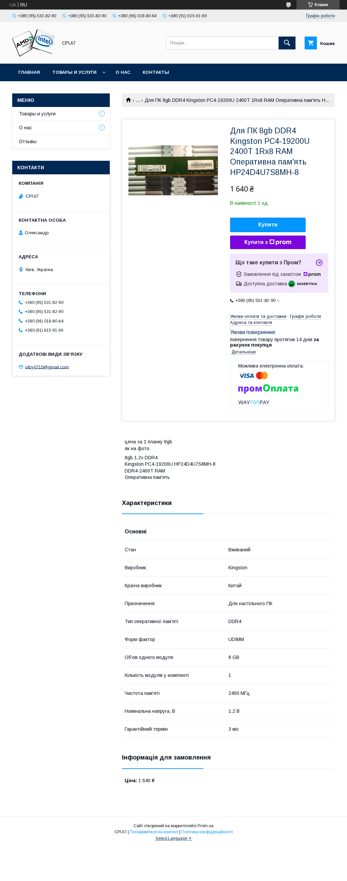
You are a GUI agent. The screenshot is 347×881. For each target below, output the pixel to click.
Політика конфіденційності (207, 832)
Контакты (156, 72)
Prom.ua (205, 825)
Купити (268, 224)
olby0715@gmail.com (47, 366)
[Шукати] (287, 43)
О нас (123, 72)
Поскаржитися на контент (154, 832)
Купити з (256, 242)
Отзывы (28, 141)
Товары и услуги (74, 72)
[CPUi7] (33, 55)
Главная (29, 72)
